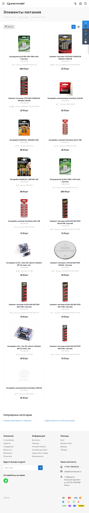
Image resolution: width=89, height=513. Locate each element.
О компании (8, 440)
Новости (7, 443)
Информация (38, 436)
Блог (62, 440)
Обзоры (63, 450)
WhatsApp (5, 480)
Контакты (36, 440)
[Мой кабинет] (80, 3)
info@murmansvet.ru (72, 471)
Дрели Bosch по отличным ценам (60, 420)
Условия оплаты (39, 446)
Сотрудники (8, 446)
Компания (8, 436)
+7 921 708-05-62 (71, 466)
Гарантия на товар (40, 453)
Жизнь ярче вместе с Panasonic (18, 420)
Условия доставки (39, 450)
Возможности (38, 456)
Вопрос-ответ (66, 443)
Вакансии (7, 450)
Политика (7, 456)
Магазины (7, 453)
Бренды (63, 446)
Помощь (35, 443)
